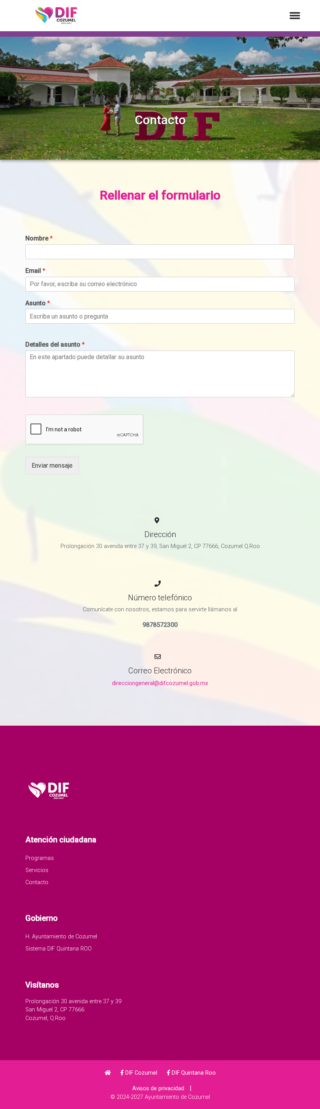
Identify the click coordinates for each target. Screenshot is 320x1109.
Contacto (36, 882)
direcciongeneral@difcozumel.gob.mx (160, 683)
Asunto (37, 303)
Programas (39, 858)
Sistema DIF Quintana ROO (58, 948)
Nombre (39, 238)
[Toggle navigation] (294, 15)
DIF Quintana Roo (193, 1073)
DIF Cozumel (140, 1073)
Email (35, 270)
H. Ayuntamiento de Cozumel (61, 936)
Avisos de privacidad (158, 1088)
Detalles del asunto (55, 344)
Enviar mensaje (52, 465)
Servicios (36, 870)
